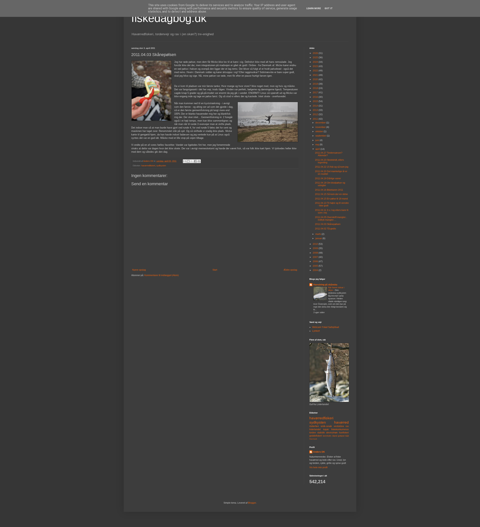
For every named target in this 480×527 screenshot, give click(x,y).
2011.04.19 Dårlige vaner (328, 178)
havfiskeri (344, 432)
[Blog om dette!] (188, 161)
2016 (316, 97)
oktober (319, 131)
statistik (321, 432)
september (321, 135)
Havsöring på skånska (325, 284)
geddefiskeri (315, 435)
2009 (316, 248)
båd (347, 436)
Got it (329, 8)
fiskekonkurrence (340, 429)
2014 (316, 106)
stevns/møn (332, 432)
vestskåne (339, 426)
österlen (314, 426)
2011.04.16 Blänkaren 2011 (329, 190)
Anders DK (319, 452)
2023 (316, 66)
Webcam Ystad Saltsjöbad (325, 327)
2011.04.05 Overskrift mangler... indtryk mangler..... (331, 218)
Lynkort (316, 331)
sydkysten (161, 165)
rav (347, 426)
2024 (316, 62)
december (320, 122)
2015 (316, 101)
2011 (316, 119)
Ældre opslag (290, 270)
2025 (316, 57)
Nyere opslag (139, 270)
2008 (316, 253)
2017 (316, 92)
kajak (326, 429)
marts (318, 234)
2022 (316, 70)
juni (317, 140)
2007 (316, 257)
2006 (316, 261)
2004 (316, 270)
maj (317, 144)
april (317, 149)
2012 (316, 114)
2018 (316, 88)
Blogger (252, 503)
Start (214, 270)
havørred (341, 422)
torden (312, 432)
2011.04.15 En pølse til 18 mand (331, 198)
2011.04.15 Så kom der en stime (331, 194)
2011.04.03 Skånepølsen (327, 224)
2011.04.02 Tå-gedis (325, 228)
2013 (316, 110)
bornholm (327, 436)
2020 (316, 79)
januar (318, 238)
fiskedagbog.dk (168, 18)
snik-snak (326, 426)
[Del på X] (192, 161)
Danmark (313, 439)
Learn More (313, 8)
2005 (316, 266)
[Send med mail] (185, 161)
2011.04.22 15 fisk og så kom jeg (331, 167)
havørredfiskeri (148, 165)
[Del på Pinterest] (199, 161)
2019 (316, 84)
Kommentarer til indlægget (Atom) (161, 275)
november (320, 127)
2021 (316, 75)
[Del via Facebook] (195, 161)
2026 (316, 53)
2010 (316, 244)
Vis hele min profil (318, 467)
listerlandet (315, 429)
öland (334, 436)
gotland (341, 436)
